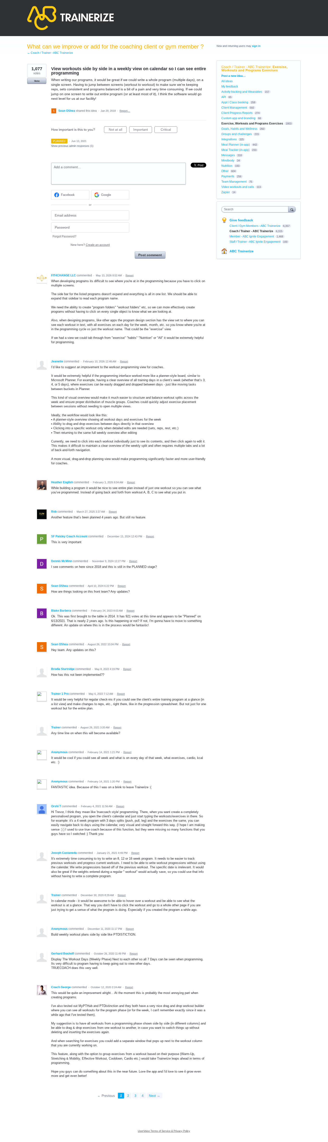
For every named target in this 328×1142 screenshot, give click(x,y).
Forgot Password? (64, 236)
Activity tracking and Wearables (241, 91)
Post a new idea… (233, 76)
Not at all (118, 130)
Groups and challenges (236, 134)
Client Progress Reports (237, 113)
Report (130, 275)
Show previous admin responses (72, 145)
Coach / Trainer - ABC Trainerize (246, 67)
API (223, 97)
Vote (37, 81)
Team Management (234, 181)
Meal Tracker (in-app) (235, 150)
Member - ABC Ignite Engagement (252, 236)
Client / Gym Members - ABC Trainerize (255, 226)
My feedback (229, 86)
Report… (125, 110)
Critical (169, 130)
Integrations (229, 139)
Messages (228, 155)
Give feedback (241, 220)
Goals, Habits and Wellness (239, 128)
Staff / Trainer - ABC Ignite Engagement (255, 241)
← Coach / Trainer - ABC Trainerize (50, 53)
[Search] (292, 209)
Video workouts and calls (237, 187)
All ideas (227, 81)
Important (142, 130)
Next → (154, 1096)
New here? (90, 245)
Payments (227, 176)
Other (225, 171)
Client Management (234, 107)
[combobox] (256, 209)
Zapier (225, 192)
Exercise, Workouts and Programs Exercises (254, 68)
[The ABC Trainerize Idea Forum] (70, 18)
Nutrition (226, 166)
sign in (256, 45)
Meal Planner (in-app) (235, 144)
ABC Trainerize (242, 251)
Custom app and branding (238, 118)
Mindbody (227, 160)
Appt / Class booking (234, 102)
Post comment (150, 255)
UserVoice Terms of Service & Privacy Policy (164, 1131)
